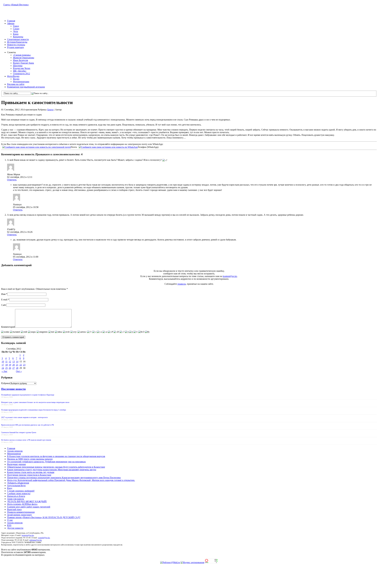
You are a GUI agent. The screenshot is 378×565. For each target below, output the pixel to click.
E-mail (4, 299)
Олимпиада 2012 (21, 73)
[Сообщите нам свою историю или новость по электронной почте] (36, 147)
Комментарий (8, 327)
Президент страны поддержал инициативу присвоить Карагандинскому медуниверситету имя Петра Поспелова (64, 477)
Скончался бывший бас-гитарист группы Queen (18, 432)
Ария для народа (15, 499)
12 (10, 361)
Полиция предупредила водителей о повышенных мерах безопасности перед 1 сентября (33, 410)
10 (3, 361)
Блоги (50, 109)
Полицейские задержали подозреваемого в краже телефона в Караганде (27, 395)
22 (20, 365)
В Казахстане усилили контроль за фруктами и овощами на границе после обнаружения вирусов (56, 456)
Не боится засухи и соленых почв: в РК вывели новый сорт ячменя (26, 440)
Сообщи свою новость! (18, 493)
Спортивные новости (18, 39)
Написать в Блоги (16, 496)
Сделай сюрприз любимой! (21, 491)
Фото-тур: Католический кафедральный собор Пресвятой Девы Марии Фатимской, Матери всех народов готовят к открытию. (71, 480)
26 (10, 368)
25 (6, 368)
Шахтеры (17, 65)
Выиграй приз (14, 509)
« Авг (4, 371)
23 (24, 365)
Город (16, 26)
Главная (11, 20)
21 (17, 365)
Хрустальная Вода (16, 485)
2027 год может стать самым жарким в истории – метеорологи (24, 417)
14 (17, 361)
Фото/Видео (13, 76)
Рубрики (5, 383)
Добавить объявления (18, 483)
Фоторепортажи (21, 81)
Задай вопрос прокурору (19, 514)
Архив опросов (15, 451)
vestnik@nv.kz (44, 538)
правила (181, 284)
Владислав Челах (21, 68)
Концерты (18, 36)
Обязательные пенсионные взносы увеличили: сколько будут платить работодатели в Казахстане (56, 467)
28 (17, 368)
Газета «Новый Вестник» (16, 4)
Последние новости (13, 389)
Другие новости (15, 528)
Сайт (3, 305)
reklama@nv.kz (35, 540)
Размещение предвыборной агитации (26, 87)
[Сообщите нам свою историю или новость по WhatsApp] (108, 147)
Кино (15, 34)
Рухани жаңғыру (15, 47)
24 (3, 368)
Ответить (12, 179)
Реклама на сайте (15, 84)
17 (3, 365)
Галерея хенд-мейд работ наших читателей (28, 507)
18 (6, 365)
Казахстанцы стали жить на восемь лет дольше (30, 472)
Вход (9, 488)
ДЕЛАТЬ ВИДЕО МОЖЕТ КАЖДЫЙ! (27, 501)
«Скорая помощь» (22, 55)
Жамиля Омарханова (23, 57)
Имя (3, 294)
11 (6, 361)
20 (13, 365)
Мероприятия (14, 453)
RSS (9, 525)
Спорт (16, 28)
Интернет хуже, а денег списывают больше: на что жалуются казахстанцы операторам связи (35, 402)
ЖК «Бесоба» (19, 71)
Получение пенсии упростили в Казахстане (29, 475)
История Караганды (17, 42)
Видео (16, 79)
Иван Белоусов (20, 60)
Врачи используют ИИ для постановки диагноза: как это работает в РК (27, 425)
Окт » (19, 371)
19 (10, 365)
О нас (10, 520)
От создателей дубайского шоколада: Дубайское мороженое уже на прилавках (46, 461)
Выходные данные (16, 464)
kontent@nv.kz (230, 276)
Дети (15, 31)
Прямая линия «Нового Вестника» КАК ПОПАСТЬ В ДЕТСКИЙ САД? (43, 517)
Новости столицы (16, 44)
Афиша (10, 23)
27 (13, 368)
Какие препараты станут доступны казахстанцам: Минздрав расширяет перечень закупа (51, 469)
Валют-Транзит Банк (23, 63)
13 (13, 361)
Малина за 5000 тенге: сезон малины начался (29, 459)
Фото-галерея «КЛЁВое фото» (22, 504)
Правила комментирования (21, 512)
